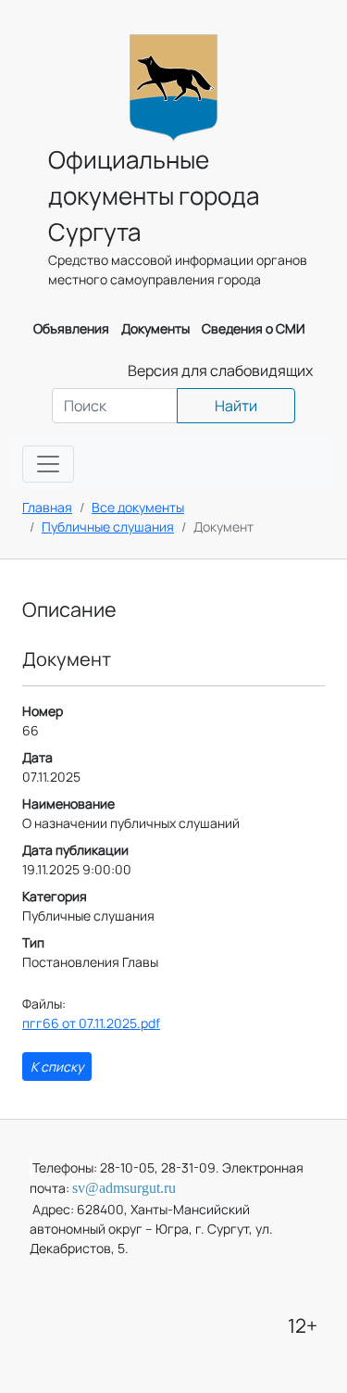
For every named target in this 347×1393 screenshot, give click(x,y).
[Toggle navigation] (48, 464)
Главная (47, 507)
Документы (155, 328)
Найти (236, 405)
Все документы (138, 507)
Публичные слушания (108, 526)
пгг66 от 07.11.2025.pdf (91, 1023)
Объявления (71, 328)
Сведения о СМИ (253, 328)
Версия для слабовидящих (220, 370)
